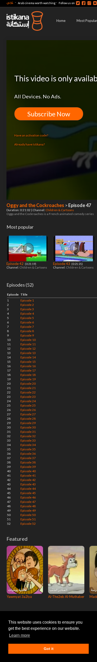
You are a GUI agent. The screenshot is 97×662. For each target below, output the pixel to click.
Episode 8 (27, 331)
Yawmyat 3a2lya (19, 597)
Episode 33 (28, 440)
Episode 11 (28, 344)
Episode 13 (28, 353)
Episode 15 (28, 362)
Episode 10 (28, 340)
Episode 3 (27, 309)
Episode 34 (28, 445)
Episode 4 (27, 313)
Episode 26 (28, 410)
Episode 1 (27, 300)
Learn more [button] (19, 635)
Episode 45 (28, 493)
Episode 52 (28, 524)
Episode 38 (28, 462)
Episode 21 (28, 388)
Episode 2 (27, 305)
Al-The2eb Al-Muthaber (66, 597)
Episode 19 (28, 379)
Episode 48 (28, 506)
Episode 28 (28, 418)
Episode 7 (27, 327)
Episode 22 (28, 392)
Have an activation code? (31, 135)
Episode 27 (28, 414)
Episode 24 (28, 401)
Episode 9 (27, 335)
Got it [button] (49, 649)
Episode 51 (28, 519)
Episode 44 (28, 489)
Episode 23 (28, 397)
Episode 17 (28, 370)
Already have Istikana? (29, 144)
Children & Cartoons (60, 210)
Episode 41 (28, 475)
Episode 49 (28, 510)
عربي (9, 2)
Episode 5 (27, 318)
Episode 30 (28, 427)
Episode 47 (28, 502)
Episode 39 (28, 467)
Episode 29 (28, 423)
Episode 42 (15, 264)
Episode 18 (28, 375)
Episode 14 (28, 357)
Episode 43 (62, 264)
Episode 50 (28, 515)
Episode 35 (28, 449)
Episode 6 (27, 322)
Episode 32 (28, 436)
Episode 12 (28, 348)
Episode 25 (28, 405)
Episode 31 (28, 432)
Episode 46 (28, 497)
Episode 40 (28, 471)
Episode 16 (28, 366)
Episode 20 (28, 383)
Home (60, 21)
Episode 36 (28, 453)
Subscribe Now (48, 114)
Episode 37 (28, 458)
